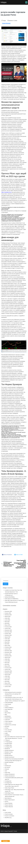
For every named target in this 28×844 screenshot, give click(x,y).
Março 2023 (7, 625)
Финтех (6, 801)
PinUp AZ (7, 769)
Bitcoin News (7, 712)
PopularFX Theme (12, 831)
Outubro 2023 (8, 613)
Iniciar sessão (8, 812)
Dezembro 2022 (8, 630)
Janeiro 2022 (8, 648)
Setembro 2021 (8, 655)
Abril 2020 (7, 681)
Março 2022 (7, 645)
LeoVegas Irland (8, 746)
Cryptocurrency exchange (10, 724)
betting (6, 711)
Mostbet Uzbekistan (9, 762)
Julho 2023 (7, 618)
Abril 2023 (7, 623)
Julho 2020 (7, 676)
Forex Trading (8, 731)
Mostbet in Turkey (9, 752)
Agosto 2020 (7, 674)
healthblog (7, 734)
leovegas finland (8, 743)
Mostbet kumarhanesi (9, 757)
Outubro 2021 (8, 654)
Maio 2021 (7, 662)
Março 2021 (7, 666)
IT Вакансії (7, 740)
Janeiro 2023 (8, 628)
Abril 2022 (7, 643)
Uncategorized (8, 781)
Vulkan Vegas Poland (9, 787)
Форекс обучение (9, 805)
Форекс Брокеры (6, 23)
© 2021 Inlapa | (4, 831)
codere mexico (8, 723)
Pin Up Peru (7, 767)
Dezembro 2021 (8, 650)
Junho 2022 (7, 640)
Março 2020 (7, 683)
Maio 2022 (7, 642)
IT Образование (8, 741)
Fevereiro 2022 (8, 647)
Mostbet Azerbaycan (9, 750)
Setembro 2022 (8, 635)
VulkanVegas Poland (9, 793)
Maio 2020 (7, 679)
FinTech (6, 728)
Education (7, 726)
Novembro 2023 (8, 611)
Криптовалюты (8, 798)
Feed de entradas (9, 814)
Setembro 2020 (8, 672)
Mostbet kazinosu (8, 755)
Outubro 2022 (8, 633)
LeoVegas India (8, 745)
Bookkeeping (8, 716)
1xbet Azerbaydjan (9, 702)
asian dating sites (8, 709)
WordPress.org (8, 817)
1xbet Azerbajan (8, 695)
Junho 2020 (7, 677)
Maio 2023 (7, 621)
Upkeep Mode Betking (9, 597)
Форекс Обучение (9, 806)
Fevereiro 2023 (8, 626)
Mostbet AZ (7, 748)
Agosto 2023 (7, 616)
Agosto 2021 (7, 657)
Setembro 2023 (8, 614)
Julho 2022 (7, 638)
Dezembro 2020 (8, 671)
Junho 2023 (7, 619)
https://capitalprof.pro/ (6, 192)
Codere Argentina (8, 721)
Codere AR (7, 719)
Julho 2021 (7, 659)
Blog (6, 714)
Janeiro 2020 (8, 686)
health (6, 733)
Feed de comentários (9, 815)
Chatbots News (8, 717)
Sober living (7, 772)
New (6, 764)
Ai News (6, 705)
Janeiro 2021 (8, 669)
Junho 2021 (7, 660)
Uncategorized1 (8, 782)
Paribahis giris (8, 765)
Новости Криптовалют (10, 799)
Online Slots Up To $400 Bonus (11, 598)
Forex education (8, 729)
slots (6, 770)
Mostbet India (8, 753)
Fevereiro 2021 (8, 667)
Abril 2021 (7, 664)
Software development (10, 774)
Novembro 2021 (8, 652)
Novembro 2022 (8, 631)
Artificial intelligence (9, 707)
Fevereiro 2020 (8, 684)
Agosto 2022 (7, 637)
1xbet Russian (8, 704)
